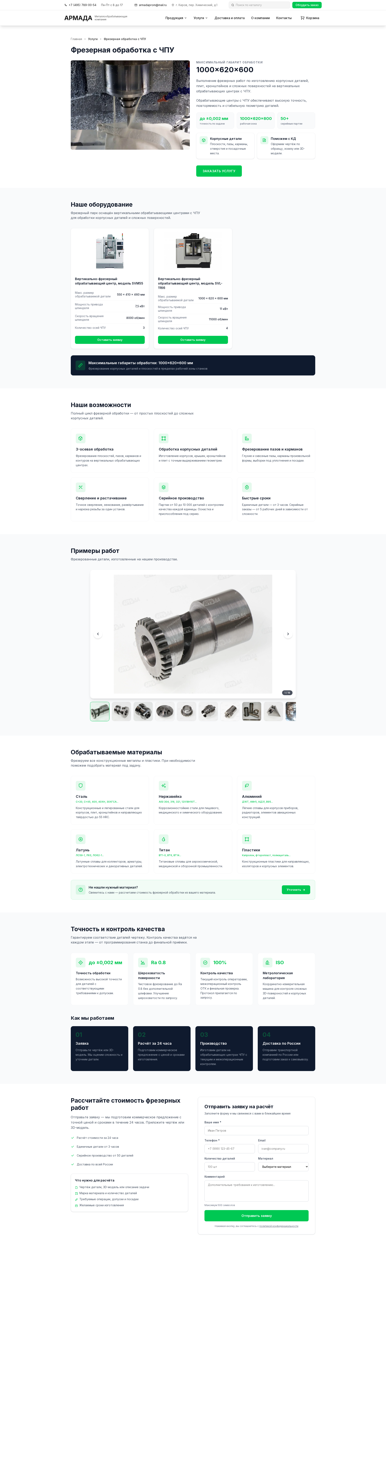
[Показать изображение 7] (230, 711)
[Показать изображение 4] (165, 711)
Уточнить (294, 889)
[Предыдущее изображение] (97, 634)
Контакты (284, 18)
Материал (265, 1158)
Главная (76, 39)
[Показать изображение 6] (208, 711)
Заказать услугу (219, 171)
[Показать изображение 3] (143, 711)
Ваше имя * (212, 1122)
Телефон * (212, 1140)
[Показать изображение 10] (295, 711)
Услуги (199, 18)
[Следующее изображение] (288, 634)
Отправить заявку (256, 1216)
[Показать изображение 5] (186, 711)
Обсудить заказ (307, 5)
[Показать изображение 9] (273, 711)
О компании (260, 18)
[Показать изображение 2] (121, 711)
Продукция (174, 18)
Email (262, 1140)
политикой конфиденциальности (278, 1226)
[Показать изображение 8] (251, 711)
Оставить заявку (109, 339)
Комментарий (214, 1176)
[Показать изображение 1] (99, 711)
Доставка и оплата (230, 18)
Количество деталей (219, 1158)
